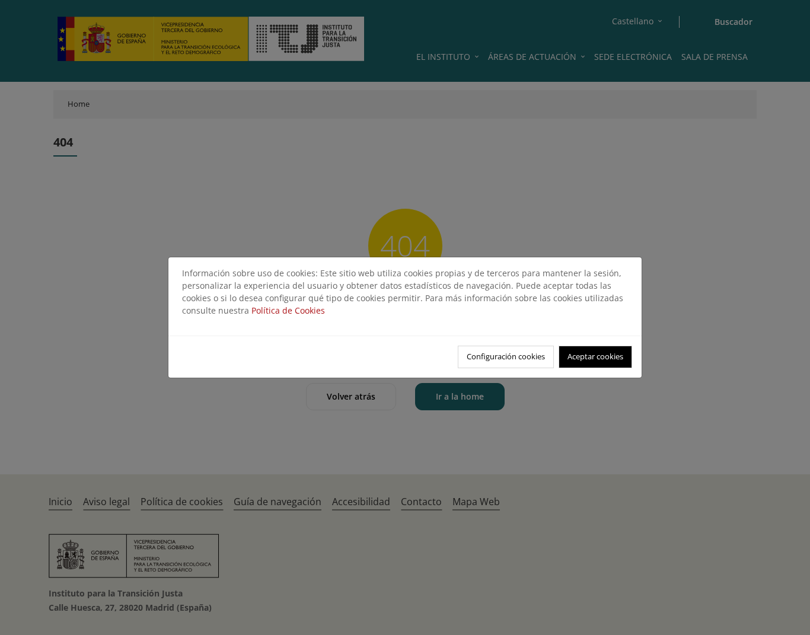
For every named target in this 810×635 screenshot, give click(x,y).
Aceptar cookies (595, 356)
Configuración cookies (506, 356)
